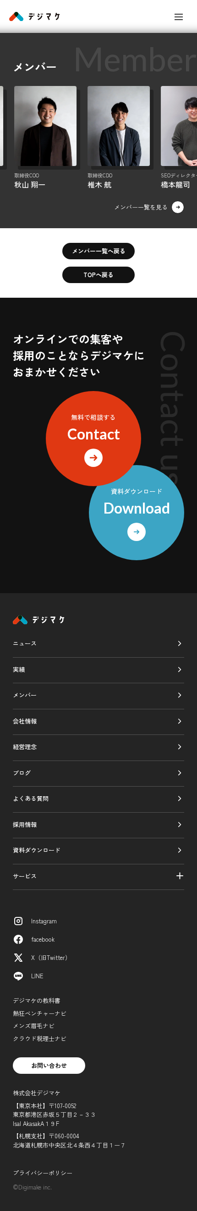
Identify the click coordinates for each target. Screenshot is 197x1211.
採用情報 (25, 824)
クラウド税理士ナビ (39, 1038)
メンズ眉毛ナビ (34, 1025)
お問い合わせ (49, 1065)
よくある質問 (31, 798)
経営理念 (25, 746)
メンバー (25, 695)
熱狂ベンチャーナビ (39, 1013)
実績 (19, 669)
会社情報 (25, 721)
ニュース (25, 643)
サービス (25, 876)
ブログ (22, 772)
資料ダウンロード (36, 850)
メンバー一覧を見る (141, 207)
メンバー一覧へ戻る (99, 250)
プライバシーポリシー (42, 1172)
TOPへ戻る (98, 274)
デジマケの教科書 (36, 1000)
